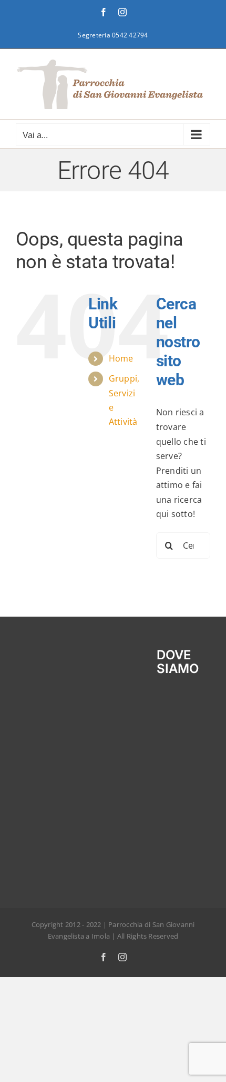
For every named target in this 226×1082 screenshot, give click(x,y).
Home (121, 358)
